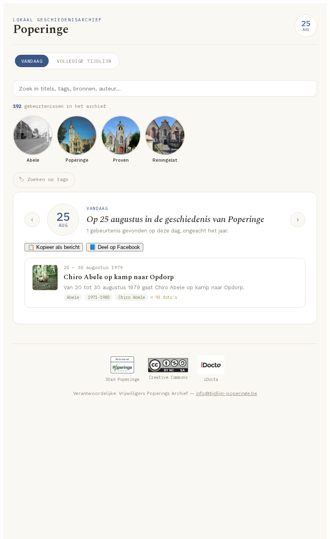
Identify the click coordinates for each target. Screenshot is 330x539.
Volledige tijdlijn (84, 61)
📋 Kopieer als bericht (54, 247)
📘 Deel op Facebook (114, 247)
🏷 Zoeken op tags (44, 179)
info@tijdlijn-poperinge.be (226, 393)
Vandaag (31, 61)
